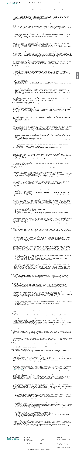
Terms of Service (43, 442)
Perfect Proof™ (27, 443)
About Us (42, 439)
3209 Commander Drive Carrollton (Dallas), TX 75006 (63, 444)
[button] (77, 75)
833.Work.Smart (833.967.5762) (18, 369)
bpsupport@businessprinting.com (64, 447)
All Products (26, 439)
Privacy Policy (43, 443)
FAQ (41, 440)
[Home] (13, 438)
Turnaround (26, 444)
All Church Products (28, 440)
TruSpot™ (26, 442)
